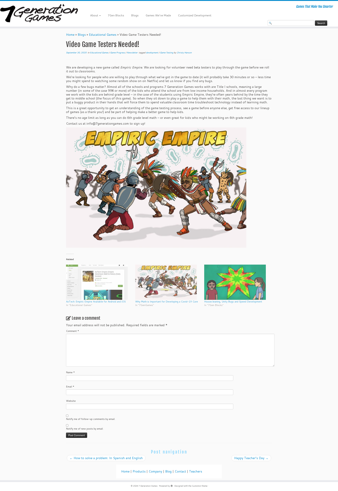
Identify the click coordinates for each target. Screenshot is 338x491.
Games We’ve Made (158, 15)
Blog (168, 471)
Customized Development (194, 15)
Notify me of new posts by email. (84, 428)
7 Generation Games (148, 485)
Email (70, 386)
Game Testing (167, 52)
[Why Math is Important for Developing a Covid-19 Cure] (168, 282)
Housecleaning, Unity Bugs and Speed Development (233, 301)
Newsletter (132, 52)
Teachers (195, 471)
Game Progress (118, 52)
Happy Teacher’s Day (251, 458)
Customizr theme (199, 485)
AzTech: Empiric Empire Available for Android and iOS (96, 301)
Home (70, 34)
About (94, 15)
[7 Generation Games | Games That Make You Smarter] (39, 14)
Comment (72, 331)
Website (71, 401)
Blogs (135, 15)
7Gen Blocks (116, 15)
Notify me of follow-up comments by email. (90, 419)
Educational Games (102, 34)
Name (70, 372)
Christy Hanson (184, 52)
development (152, 52)
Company (155, 471)
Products (139, 471)
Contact (180, 471)
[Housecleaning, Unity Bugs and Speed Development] (237, 282)
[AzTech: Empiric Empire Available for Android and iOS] (99, 282)
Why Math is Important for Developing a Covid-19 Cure (166, 301)
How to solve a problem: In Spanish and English (106, 458)
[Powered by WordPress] (171, 485)
